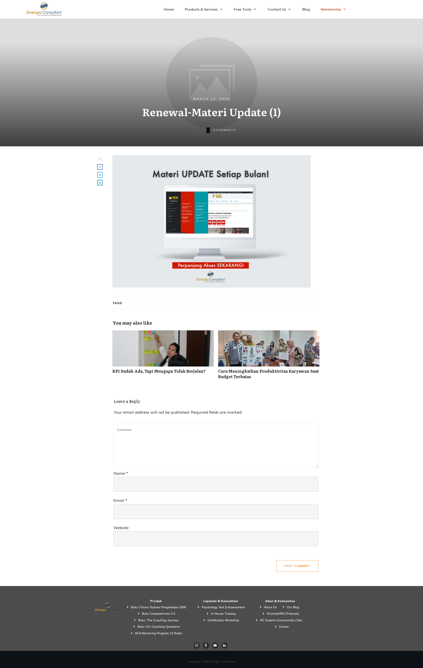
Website (121, 527)
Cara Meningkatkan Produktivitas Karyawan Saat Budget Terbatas (268, 357)
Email (120, 500)
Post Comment (297, 566)
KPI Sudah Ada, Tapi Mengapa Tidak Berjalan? (163, 357)
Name (120, 473)
